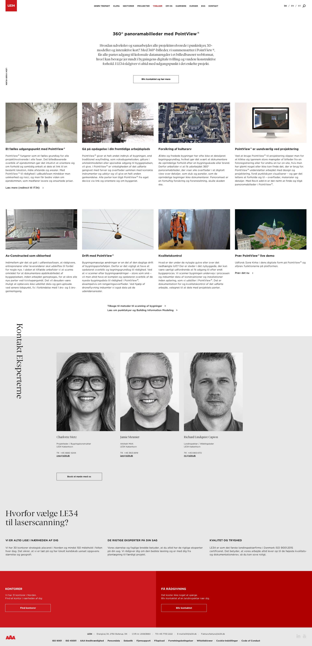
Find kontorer (28, 608)
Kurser (193, 6)
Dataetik (128, 640)
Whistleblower (205, 640)
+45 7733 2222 (165, 634)
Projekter (143, 6)
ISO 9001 (57, 640)
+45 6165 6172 (195, 453)
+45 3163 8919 (131, 453)
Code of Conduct (250, 640)
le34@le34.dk (190, 634)
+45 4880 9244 (68, 453)
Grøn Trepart (102, 6)
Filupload (159, 640)
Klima (116, 6)
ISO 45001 (70, 640)
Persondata (114, 640)
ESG (203, 6)
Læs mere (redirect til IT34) (23, 187)
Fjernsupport (143, 640)
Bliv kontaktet (184, 608)
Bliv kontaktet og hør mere (156, 79)
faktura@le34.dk (217, 634)
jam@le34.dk (126, 456)
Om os (169, 6)
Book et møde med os (79, 476)
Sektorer (128, 6)
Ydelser (157, 6)
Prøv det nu (242, 273)
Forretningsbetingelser (180, 640)
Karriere (181, 6)
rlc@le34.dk (190, 456)
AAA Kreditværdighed (92, 640)
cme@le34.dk (63, 456)
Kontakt (213, 6)
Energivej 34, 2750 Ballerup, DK (112, 634)
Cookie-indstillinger (227, 640)
